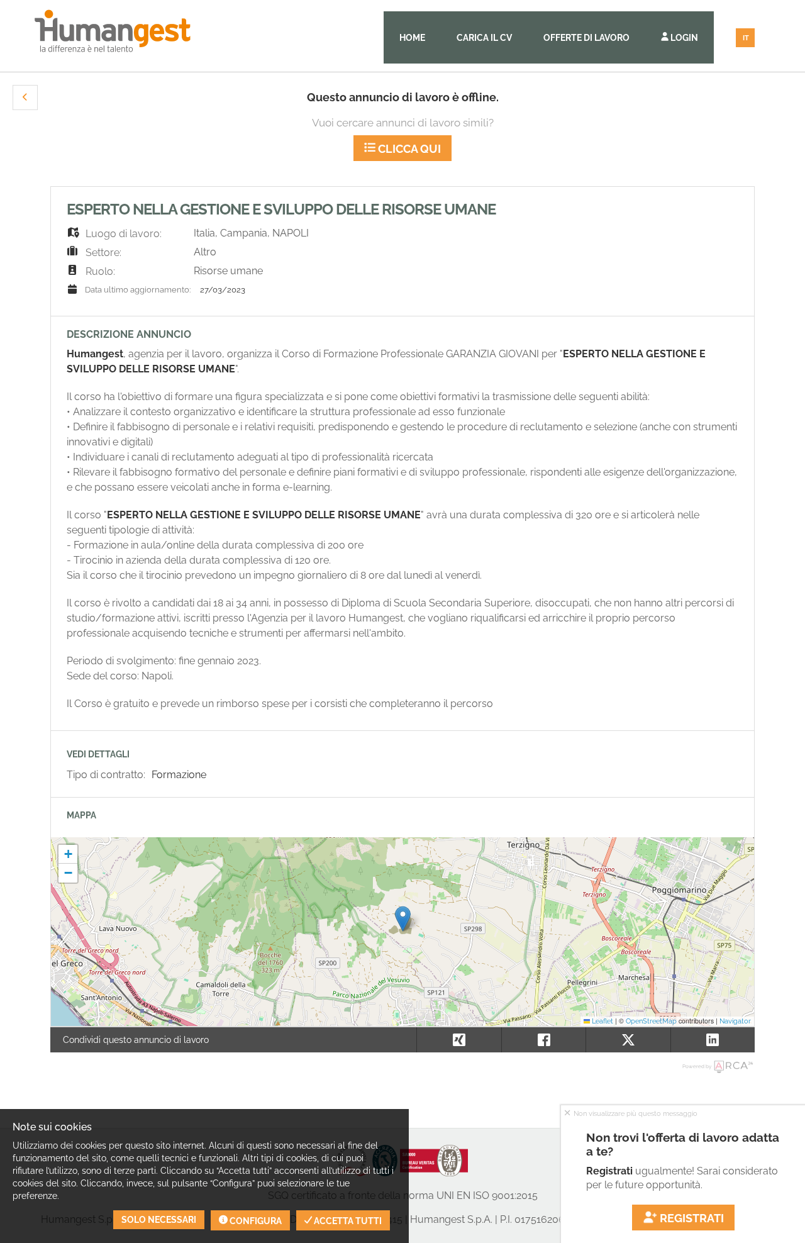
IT (746, 38)
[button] (25, 97)
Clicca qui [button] (408, 148)
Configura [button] (255, 1221)
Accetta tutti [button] (347, 1221)
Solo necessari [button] (158, 1220)
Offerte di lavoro (586, 38)
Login (683, 38)
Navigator (735, 1021)
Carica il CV (484, 38)
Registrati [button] (690, 1218)
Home (412, 38)
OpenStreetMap (651, 1021)
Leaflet (601, 1021)
